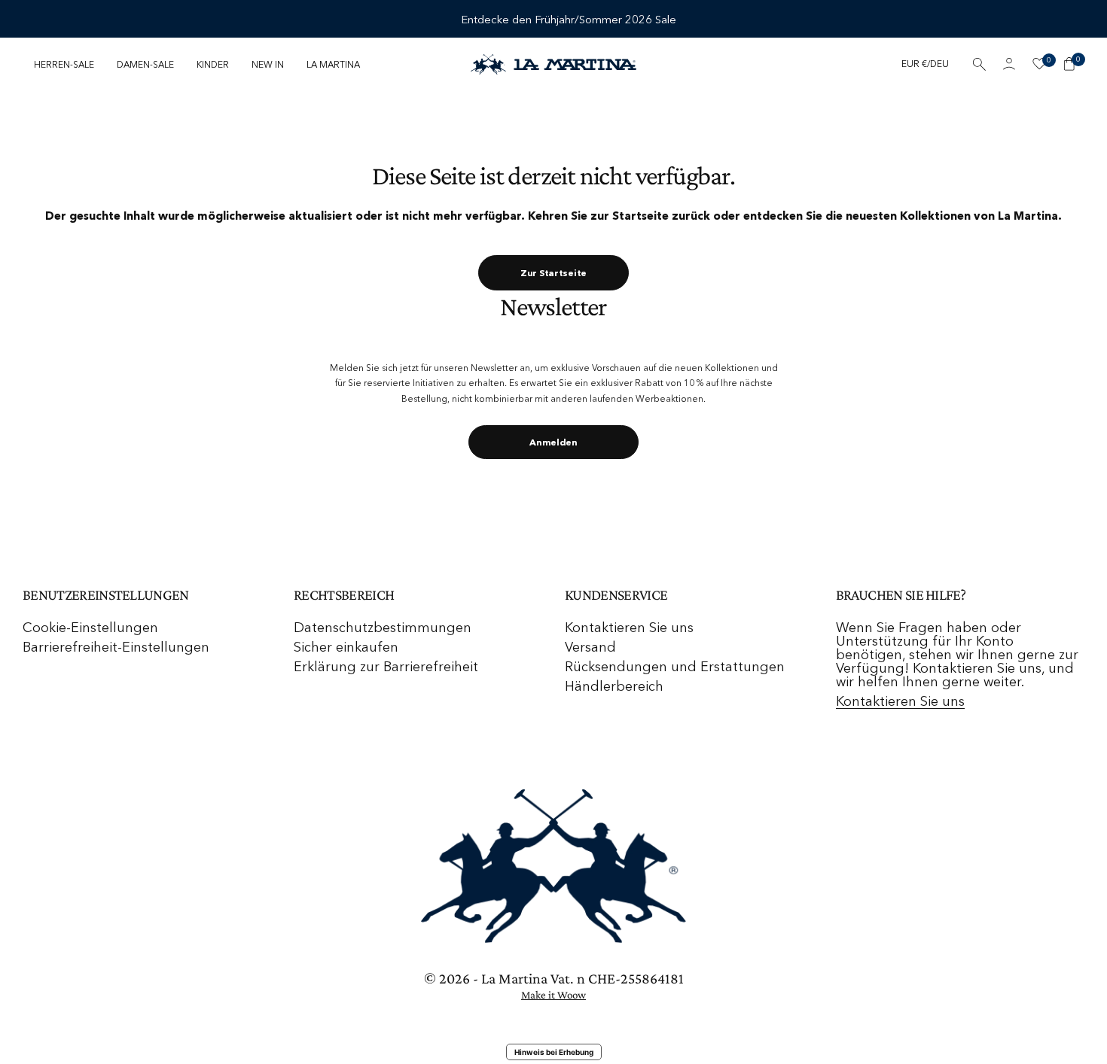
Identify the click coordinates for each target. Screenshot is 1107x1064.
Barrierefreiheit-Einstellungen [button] (116, 647)
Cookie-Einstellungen (90, 627)
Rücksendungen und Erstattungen (675, 666)
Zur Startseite (553, 272)
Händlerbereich (614, 686)
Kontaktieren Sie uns (629, 627)
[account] (1009, 64)
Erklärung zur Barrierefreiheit (386, 666)
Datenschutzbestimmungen (382, 627)
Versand (590, 647)
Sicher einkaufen (346, 647)
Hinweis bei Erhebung (553, 1051)
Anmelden (553, 442)
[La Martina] (553, 64)
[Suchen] (979, 64)
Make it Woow (553, 995)
